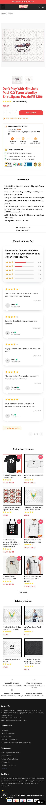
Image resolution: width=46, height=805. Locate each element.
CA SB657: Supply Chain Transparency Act (16, 742)
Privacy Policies (7, 736)
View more (23, 592)
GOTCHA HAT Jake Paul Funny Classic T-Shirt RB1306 (32, 579)
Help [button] (42, 802)
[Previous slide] (4, 45)
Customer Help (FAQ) (9, 765)
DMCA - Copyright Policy (10, 739)
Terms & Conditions (8, 733)
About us (5, 730)
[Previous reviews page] (30, 434)
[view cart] (43, 6)
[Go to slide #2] (28, 80)
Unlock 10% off (4, 795)
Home (3, 14)
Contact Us (5, 762)
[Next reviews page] (41, 434)
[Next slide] (41, 45)
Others (10, 14)
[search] (39, 6)
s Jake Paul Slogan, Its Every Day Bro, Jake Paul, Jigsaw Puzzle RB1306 (33, 661)
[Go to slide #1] (17, 80)
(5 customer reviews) (20, 102)
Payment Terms (7, 756)
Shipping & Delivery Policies (11, 753)
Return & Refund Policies (10, 759)
